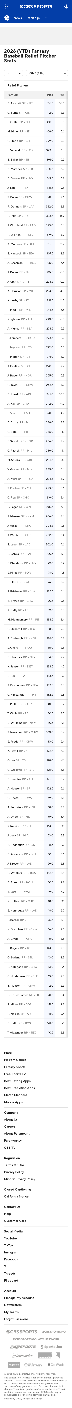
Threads (10, 1274)
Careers (9, 1127)
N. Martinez (14, 169)
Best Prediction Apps (19, 1088)
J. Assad (12, 526)
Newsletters (13, 1305)
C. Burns (12, 113)
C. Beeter (13, 798)
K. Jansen (13, 666)
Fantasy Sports (14, 1067)
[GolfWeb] (56, 1365)
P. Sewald (13, 441)
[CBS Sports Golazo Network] (36, 1339)
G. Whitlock (14, 873)
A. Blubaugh (15, 638)
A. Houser (13, 788)
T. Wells (12, 713)
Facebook (11, 1259)
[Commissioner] (49, 1354)
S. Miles (12, 573)
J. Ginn (11, 282)
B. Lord (11, 892)
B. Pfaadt (13, 394)
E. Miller (12, 1004)
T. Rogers (13, 948)
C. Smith (12, 141)
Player (12, 94)
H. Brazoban (15, 929)
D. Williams (14, 723)
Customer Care (15, 1221)
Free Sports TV (15, 1074)
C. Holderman (16, 976)
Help (7, 1214)
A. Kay (11, 404)
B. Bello (12, 1023)
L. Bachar (13, 920)
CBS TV (9, 1148)
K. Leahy (12, 300)
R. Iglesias (13, 319)
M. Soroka (13, 460)
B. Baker (12, 160)
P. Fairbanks (14, 591)
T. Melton (13, 357)
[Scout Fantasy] (33, 1365)
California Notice (16, 1196)
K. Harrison (14, 291)
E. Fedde (12, 742)
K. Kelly (12, 610)
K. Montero (14, 244)
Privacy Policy (14, 1172)
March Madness (15, 1095)
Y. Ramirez (14, 826)
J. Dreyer (13, 864)
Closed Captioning (17, 1190)
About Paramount (17, 1134)
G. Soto (12, 432)
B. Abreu (12, 882)
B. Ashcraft (14, 103)
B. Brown (13, 601)
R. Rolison (13, 901)
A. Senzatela (15, 807)
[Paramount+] (22, 1354)
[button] (5, 6)
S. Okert (12, 648)
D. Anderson (15, 854)
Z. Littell (12, 751)
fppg (59, 94)
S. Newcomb (15, 732)
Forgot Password (16, 1319)
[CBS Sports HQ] (54, 1331)
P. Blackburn (15, 563)
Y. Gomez (13, 469)
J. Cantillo (13, 366)
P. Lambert (14, 338)
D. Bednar (13, 178)
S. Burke (12, 197)
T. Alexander (15, 1033)
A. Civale (13, 939)
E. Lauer (12, 544)
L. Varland (13, 150)
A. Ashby (12, 422)
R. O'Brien (14, 235)
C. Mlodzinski (15, 695)
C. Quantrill (14, 629)
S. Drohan (13, 488)
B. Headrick (14, 657)
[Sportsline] (51, 1346)
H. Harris (12, 582)
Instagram (11, 1252)
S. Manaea (13, 516)
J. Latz (11, 188)
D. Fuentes (14, 779)
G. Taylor (12, 385)
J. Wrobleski (15, 225)
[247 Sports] (23, 1346)
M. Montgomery (17, 620)
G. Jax (11, 760)
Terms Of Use (14, 1165)
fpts (49, 94)
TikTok (8, 1245)
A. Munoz (13, 329)
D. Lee (11, 676)
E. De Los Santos (17, 995)
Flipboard (11, 1281)
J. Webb (12, 535)
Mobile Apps (13, 1102)
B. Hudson (13, 986)
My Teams (11, 1312)
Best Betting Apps (17, 1081)
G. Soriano (13, 957)
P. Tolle (11, 216)
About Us (11, 1120)
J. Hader (12, 375)
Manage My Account (19, 1298)
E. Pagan (12, 507)
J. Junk (11, 835)
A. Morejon (14, 479)
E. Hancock (14, 253)
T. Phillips (13, 704)
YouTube (10, 1238)
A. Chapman (15, 263)
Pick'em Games (15, 1060)
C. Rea (11, 497)
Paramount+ (13, 1141)
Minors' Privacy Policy (19, 1179)
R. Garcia (13, 554)
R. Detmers (14, 207)
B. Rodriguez (15, 845)
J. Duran (12, 272)
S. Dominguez (16, 685)
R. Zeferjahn (15, 967)
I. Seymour (14, 347)
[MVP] (14, 1363)
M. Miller (13, 131)
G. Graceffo (14, 770)
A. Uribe (12, 817)
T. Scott (12, 413)
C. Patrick (13, 451)
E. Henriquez (15, 911)
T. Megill (12, 310)
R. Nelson (13, 1014)
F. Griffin (12, 122)
